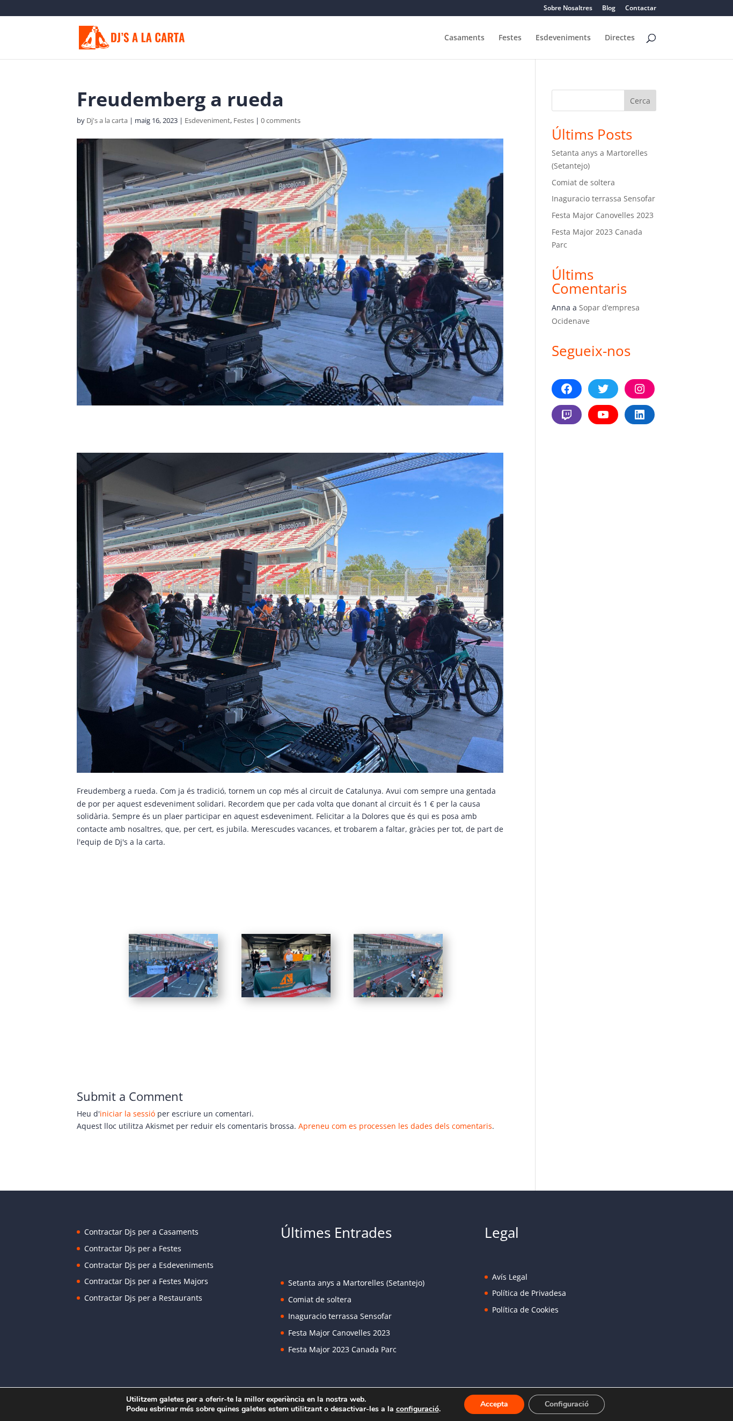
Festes (510, 38)
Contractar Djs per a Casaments (141, 1232)
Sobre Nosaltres (568, 8)
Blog (608, 8)
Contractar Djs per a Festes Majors (146, 1281)
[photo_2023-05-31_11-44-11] (398, 997)
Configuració (567, 1404)
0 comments (280, 120)
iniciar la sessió (127, 1113)
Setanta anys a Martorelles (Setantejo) (356, 1283)
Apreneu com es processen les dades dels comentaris (395, 1126)
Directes (620, 38)
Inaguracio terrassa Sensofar (603, 198)
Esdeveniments (563, 38)
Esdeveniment (207, 120)
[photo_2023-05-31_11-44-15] (173, 997)
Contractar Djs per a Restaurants (143, 1298)
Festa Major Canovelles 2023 (603, 215)
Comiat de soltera (583, 182)
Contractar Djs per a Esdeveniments (149, 1265)
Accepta (494, 1404)
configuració (417, 1409)
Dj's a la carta (107, 120)
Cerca (640, 101)
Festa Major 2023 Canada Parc (342, 1349)
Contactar (640, 8)
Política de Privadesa (529, 1293)
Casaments (464, 38)
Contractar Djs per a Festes (132, 1248)
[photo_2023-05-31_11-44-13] (286, 997)
